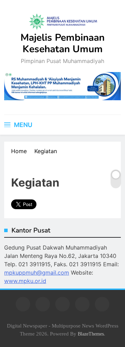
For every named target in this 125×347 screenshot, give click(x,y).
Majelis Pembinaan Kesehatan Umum (62, 43)
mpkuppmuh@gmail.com (36, 272)
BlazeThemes (91, 334)
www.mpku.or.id (25, 280)
